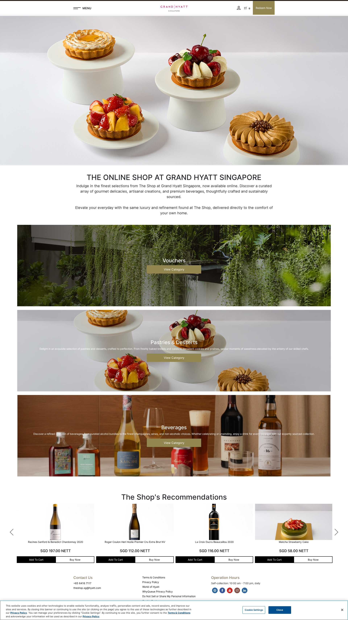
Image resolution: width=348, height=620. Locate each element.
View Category (174, 269)
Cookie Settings (254, 609)
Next (334, 530)
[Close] (342, 610)
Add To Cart (36, 559)
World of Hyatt (150, 586)
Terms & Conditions (153, 577)
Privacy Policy (150, 582)
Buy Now (74, 559)
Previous (10, 530)
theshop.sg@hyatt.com (87, 587)
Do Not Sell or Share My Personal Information (169, 596)
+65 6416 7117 (82, 583)
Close (279, 609)
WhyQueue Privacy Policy (157, 591)
